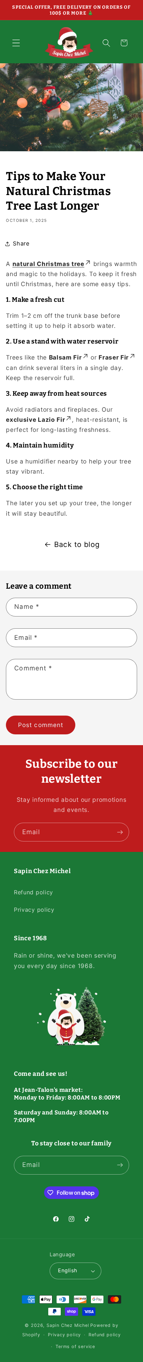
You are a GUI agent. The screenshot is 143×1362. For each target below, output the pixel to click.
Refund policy (33, 892)
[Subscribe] (120, 832)
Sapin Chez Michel (68, 1325)
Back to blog (77, 544)
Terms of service (75, 1346)
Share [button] (21, 243)
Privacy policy (34, 909)
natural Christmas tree (48, 263)
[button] (16, 43)
